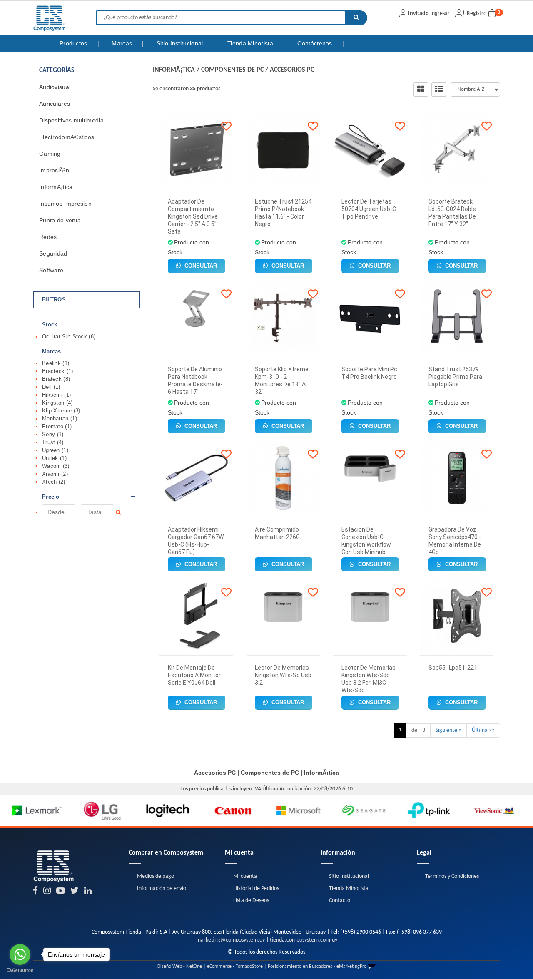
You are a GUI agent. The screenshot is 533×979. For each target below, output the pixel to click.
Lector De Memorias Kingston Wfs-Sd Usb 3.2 (283, 675)
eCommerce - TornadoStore (235, 966)
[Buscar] (356, 17)
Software (51, 270)
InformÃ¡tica (56, 187)
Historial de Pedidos (256, 888)
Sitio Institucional (181, 43)
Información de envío (161, 888)
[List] (438, 89)
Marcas (123, 43)
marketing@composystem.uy (230, 940)
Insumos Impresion (65, 203)
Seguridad (53, 253)
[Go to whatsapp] (20, 954)
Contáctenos (315, 43)
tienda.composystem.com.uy (303, 940)
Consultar (200, 266)
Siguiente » (448, 730)
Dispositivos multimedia (71, 120)
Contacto (339, 900)
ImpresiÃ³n (54, 170)
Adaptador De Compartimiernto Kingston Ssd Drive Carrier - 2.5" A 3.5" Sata (193, 216)
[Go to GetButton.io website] (20, 970)
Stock (49, 325)
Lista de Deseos (251, 900)
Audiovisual (54, 87)
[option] (32, 810)
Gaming (50, 153)
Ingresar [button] (440, 13)
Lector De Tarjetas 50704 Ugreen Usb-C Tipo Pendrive (368, 209)
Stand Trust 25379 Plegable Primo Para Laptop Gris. (455, 377)
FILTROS (54, 300)
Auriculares (54, 103)
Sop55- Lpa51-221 (452, 667)
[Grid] (420, 89)
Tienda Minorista (251, 43)
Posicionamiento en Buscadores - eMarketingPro (317, 966)
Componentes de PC (232, 70)
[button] (372, 966)
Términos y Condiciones (452, 876)
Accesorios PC (292, 70)
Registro (476, 13)
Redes (48, 237)
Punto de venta (60, 220)
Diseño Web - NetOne (179, 966)
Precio (51, 497)
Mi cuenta (245, 876)
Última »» (483, 730)
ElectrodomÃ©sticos (66, 137)
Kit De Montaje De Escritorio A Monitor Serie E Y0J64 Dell (194, 675)
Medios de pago (155, 876)
